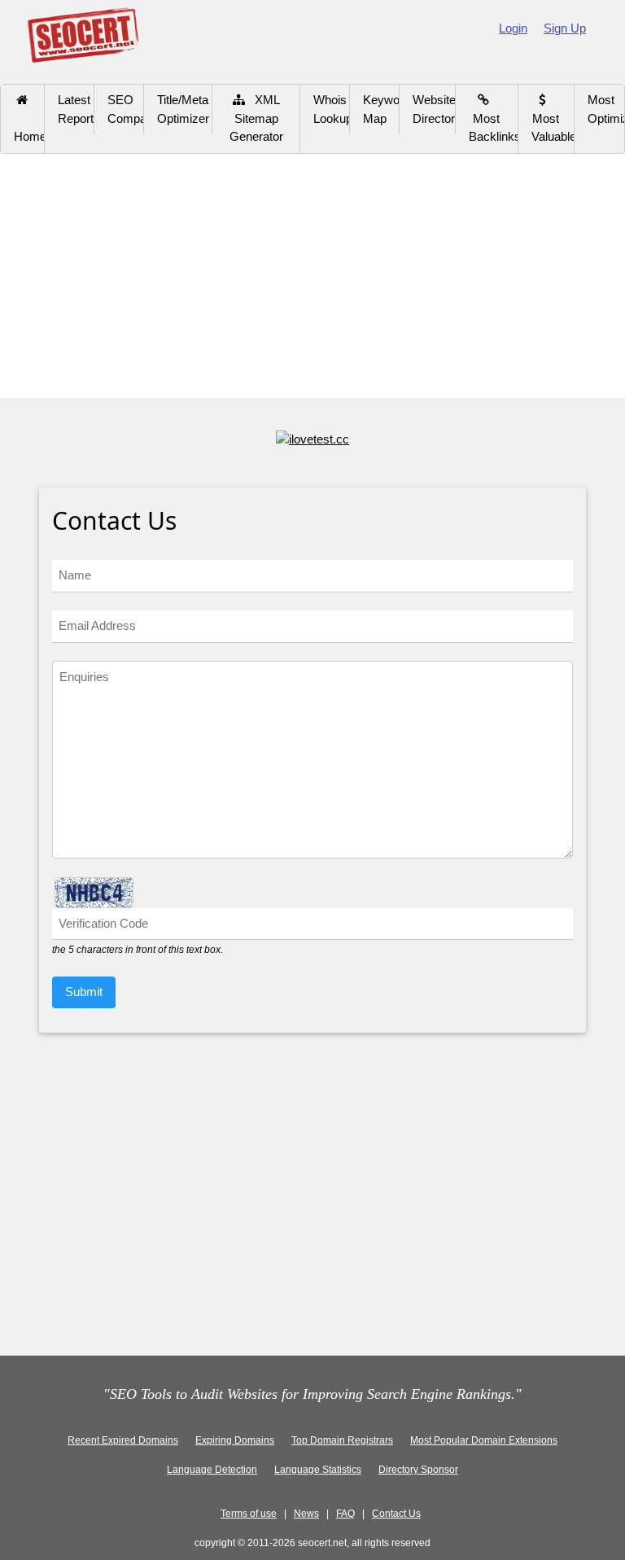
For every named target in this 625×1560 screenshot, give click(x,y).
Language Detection (212, 1469)
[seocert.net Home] (82, 34)
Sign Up (565, 28)
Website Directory (434, 109)
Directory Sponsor (418, 1469)
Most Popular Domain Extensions (483, 1440)
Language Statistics (317, 1469)
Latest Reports (76, 109)
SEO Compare (125, 109)
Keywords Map (381, 109)
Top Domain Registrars (342, 1440)
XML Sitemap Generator (256, 118)
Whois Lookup (331, 109)
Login (513, 28)
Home (29, 127)
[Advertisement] (312, 276)
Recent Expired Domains (123, 1440)
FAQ (345, 1513)
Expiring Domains (234, 1440)
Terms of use (249, 1513)
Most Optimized (606, 109)
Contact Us (396, 1513)
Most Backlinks (493, 118)
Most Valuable (553, 118)
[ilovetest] (312, 438)
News (306, 1513)
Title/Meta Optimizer (183, 109)
